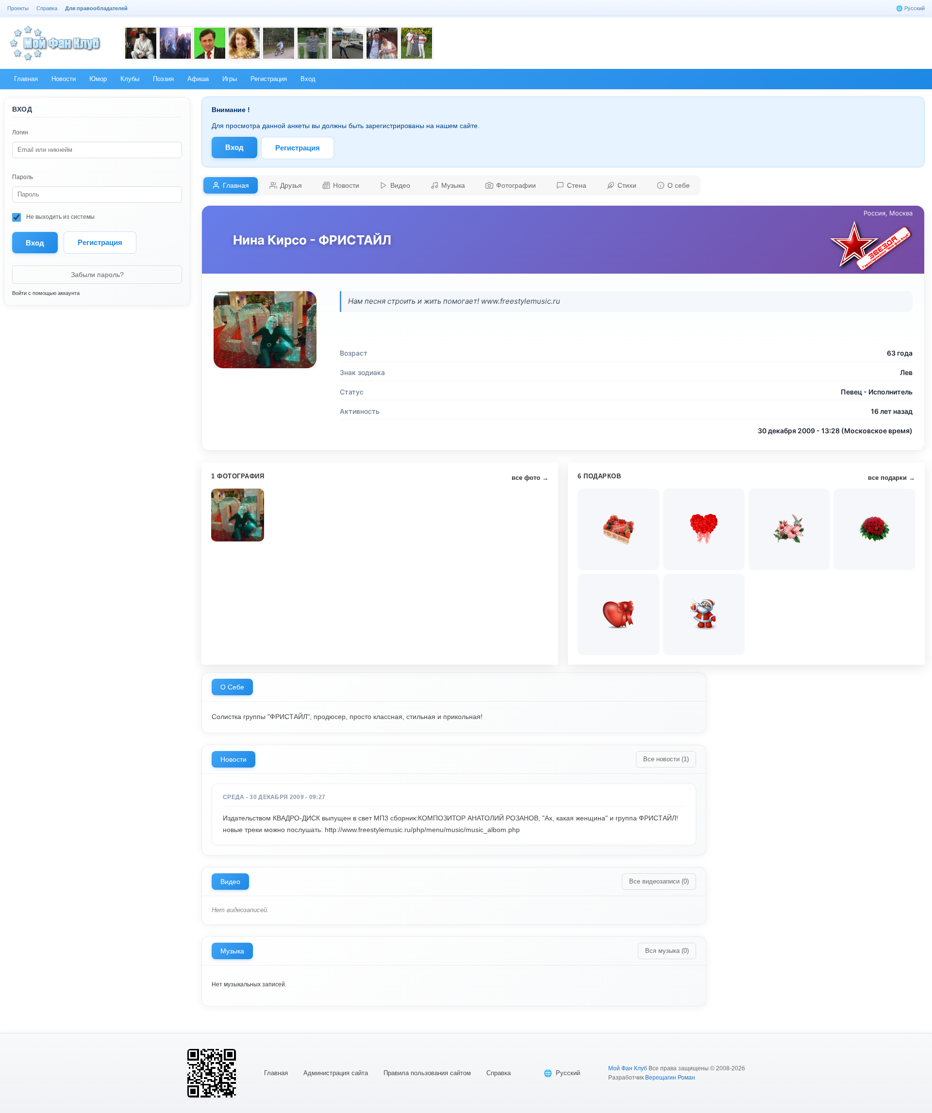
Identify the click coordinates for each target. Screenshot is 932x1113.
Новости (233, 759)
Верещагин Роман (670, 1077)
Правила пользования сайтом (427, 1073)
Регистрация (100, 242)
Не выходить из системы (60, 216)
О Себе (232, 687)
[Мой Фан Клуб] (55, 43)
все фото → (530, 477)
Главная (276, 1073)
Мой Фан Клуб (627, 1068)
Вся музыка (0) (667, 950)
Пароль (22, 177)
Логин (20, 132)
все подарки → (891, 477)
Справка (498, 1073)
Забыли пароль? (97, 274)
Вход (234, 147)
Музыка (232, 951)
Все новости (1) (666, 759)
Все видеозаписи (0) (659, 881)
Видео (230, 881)
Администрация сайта (335, 1073)
